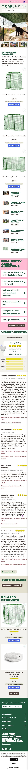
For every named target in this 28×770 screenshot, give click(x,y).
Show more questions (16, 325)
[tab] (14, 273)
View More (14, 694)
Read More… (15, 196)
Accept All (14, 759)
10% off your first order (14, 1)
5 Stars (3, 359)
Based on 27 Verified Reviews (15, 350)
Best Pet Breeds (7, 725)
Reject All (14, 763)
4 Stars (3, 361)
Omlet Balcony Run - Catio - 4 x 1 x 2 (14, 177)
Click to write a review (15, 354)
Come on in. (6, 744)
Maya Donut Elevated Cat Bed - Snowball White (14, 674)
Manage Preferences (14, 767)
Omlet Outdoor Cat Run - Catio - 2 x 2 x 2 (14, 629)
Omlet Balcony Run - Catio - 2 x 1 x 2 (14, 95)
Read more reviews (8, 572)
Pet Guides (6, 729)
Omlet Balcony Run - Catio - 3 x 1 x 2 (14, 136)
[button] (2, 25)
